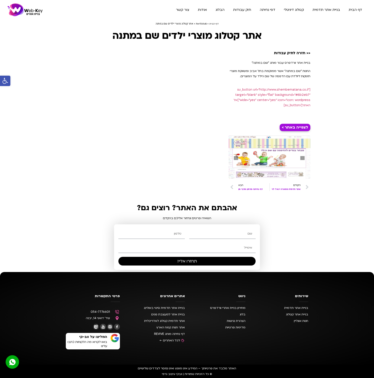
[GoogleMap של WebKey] (96, 327)
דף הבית (355, 9)
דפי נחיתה (267, 9)
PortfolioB (201, 23)
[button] (5, 81)
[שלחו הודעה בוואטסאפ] (12, 362)
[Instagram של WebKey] (110, 327)
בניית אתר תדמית (326, 9)
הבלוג (220, 9)
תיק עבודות (242, 9)
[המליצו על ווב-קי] (115, 338)
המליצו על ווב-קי (93, 336)
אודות (202, 9)
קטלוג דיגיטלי (294, 9)
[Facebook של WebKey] (117, 327)
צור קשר (182, 9)
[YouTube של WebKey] (103, 327)
